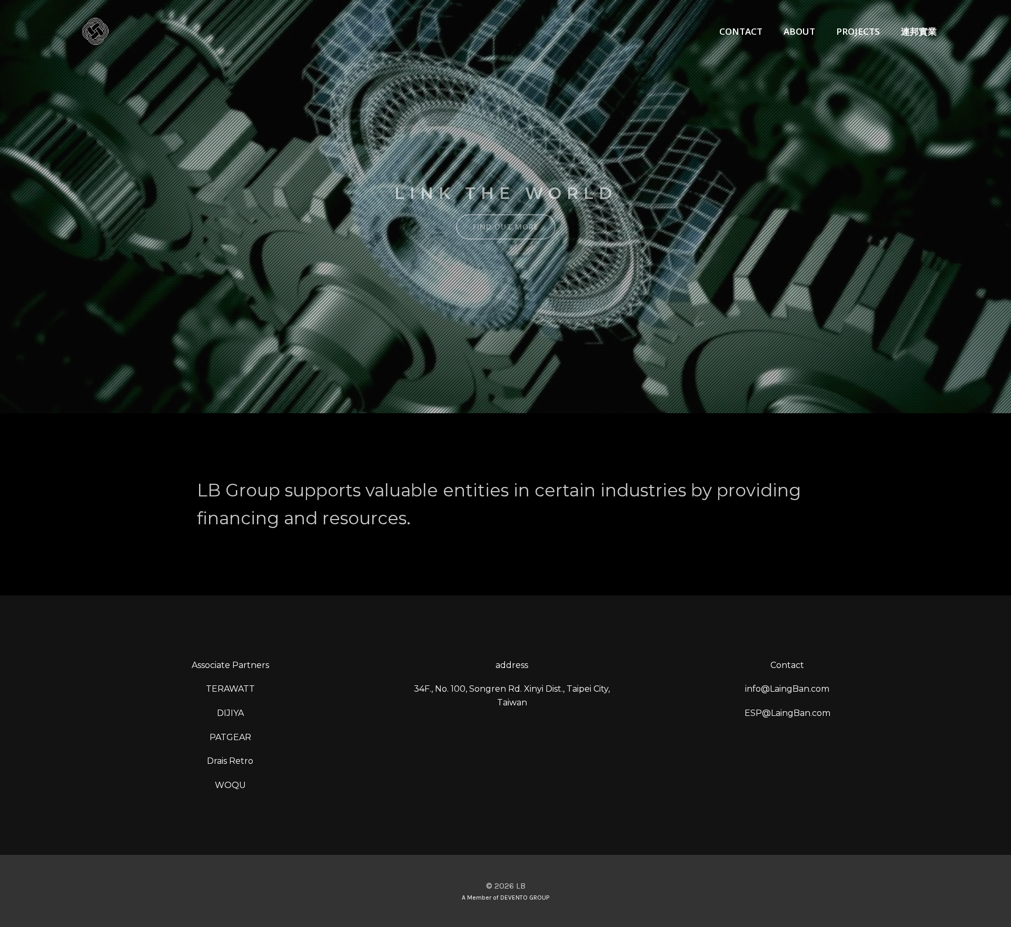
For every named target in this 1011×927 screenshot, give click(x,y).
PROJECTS (858, 31)
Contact (740, 31)
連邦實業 (919, 31)
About (799, 31)
